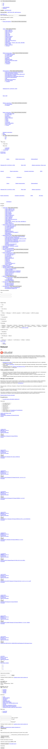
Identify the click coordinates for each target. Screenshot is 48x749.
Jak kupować (5, 698)
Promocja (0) (5, 406)
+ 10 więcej (7, 45)
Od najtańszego (13, 410)
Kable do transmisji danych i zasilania (13, 270)
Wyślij (13, 675)
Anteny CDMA (8, 39)
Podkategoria (2, 414)
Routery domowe (6, 265)
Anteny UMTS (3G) (9, 31)
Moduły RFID (7, 62)
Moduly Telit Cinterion (7, 701)
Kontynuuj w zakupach (5, 743)
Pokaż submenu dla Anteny (11, 28)
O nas (4, 696)
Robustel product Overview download (7, 395)
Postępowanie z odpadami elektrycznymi (10, 703)
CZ (3, 3)
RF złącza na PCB (9, 285)
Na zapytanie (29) (6, 404)
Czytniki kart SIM (9, 269)
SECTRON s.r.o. (3, 14)
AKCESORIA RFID (9, 280)
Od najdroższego (19, 410)
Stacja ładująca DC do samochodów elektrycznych (14, 76)
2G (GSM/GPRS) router (9, 113)
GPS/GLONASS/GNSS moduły (11, 60)
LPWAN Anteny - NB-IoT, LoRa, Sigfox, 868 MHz (15, 42)
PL (3, 5)
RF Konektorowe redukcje (11, 288)
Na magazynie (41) (6, 403)
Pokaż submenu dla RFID (11, 276)
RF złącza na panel (9, 284)
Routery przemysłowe (7, 112)
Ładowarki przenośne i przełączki (11, 73)
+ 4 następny (7, 63)
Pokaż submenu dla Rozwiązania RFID (20, 277)
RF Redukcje (6, 286)
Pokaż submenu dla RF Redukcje (15, 286)
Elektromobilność (6, 70)
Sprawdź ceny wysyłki (5, 736)
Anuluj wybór (3, 413)
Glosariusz (5, 699)
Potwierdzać (7, 737)
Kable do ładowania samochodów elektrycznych (14, 72)
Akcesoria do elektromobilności (11, 77)
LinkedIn (4, 691)
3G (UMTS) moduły (9, 55)
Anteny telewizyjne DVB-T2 (10, 40)
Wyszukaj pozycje (22, 15)
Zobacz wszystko (25, 327)
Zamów (2, 434)
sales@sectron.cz (18, 12)
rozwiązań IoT (20, 382)
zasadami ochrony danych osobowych (21, 677)
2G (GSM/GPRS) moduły (10, 54)
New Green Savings (9, 80)
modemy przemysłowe (10, 364)
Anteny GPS (7, 35)
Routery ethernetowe (9, 117)
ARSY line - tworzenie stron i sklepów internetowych (10, 727)
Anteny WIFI (7, 34)
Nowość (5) (5, 409)
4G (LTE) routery (8, 114)
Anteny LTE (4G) (8, 32)
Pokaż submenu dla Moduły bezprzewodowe (22, 224)
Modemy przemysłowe (7, 102)
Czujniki (6, 120)
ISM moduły (7, 61)
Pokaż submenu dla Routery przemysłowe (19, 112)
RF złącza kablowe (9, 282)
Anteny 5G (7, 33)
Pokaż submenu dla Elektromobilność (16, 70)
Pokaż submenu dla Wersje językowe (9, 1)
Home (4, 342)
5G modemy (7, 105)
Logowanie (7, 147)
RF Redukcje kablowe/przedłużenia (12, 287)
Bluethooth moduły (8, 59)
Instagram (4, 690)
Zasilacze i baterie (9, 275)
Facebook (4, 689)
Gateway (6, 119)
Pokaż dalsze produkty (4, 662)
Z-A (13, 411)
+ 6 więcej (7, 125)
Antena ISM (7, 41)
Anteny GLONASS (9, 36)
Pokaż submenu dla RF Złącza (14, 281)
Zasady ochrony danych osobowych (9, 706)
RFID (5, 276)
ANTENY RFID (8, 37)
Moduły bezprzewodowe (8, 224)
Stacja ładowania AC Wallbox (10, 75)
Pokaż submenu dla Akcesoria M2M (18, 267)
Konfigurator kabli (6, 700)
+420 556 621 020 (10, 12)
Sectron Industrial (6, 7)
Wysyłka (4, 704)
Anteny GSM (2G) (8, 29)
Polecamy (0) (5, 405)
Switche (6, 118)
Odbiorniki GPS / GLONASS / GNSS (10, 88)
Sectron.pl (5, 8)
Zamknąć (2, 737)
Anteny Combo (8, 38)
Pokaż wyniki (3, 340)
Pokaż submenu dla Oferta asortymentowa (19, 21)
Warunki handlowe (6, 697)
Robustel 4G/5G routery (7, 362)
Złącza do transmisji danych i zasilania (12, 271)
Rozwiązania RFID (9, 277)
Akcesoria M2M (7, 267)
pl (1, 1)
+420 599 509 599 (7, 10)
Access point (7, 122)
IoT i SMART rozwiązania (8, 248)
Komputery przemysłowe (7, 132)
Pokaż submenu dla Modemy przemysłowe (21, 249)
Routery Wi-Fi (7, 116)
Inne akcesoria (8, 274)
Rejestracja (7, 148)
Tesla (6, 78)
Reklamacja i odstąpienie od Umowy (9, 705)
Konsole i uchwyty (9, 272)
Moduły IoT (7, 58)
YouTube (4, 692)
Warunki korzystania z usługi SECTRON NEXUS (12, 707)
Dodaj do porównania (4, 432)
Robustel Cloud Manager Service (19, 366)
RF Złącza (5, 281)
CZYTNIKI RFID (9, 279)
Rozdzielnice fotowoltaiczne (10, 79)
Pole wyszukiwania (4, 15)
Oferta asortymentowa (7, 21)
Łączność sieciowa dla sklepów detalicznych (11, 399)
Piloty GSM (5, 95)
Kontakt (4, 134)
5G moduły (7, 57)
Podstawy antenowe (9, 44)
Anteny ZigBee (8, 43)
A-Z (11, 411)
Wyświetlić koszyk (12, 743)
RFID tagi (9, 278)
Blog (4, 133)
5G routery (7, 115)
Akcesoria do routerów (9, 123)
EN (3, 4)
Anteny (4, 28)
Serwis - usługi (8, 124)
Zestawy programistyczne (10, 268)
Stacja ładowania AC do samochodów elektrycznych (15, 74)
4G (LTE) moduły (8, 56)
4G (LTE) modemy (8, 104)
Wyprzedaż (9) (5, 407)
